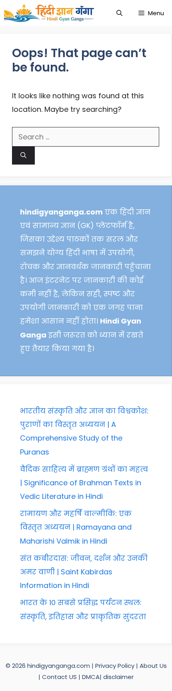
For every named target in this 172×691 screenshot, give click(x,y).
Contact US (59, 677)
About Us (153, 665)
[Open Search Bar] (119, 13)
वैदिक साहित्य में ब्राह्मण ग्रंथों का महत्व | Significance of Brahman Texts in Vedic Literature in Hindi (84, 482)
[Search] (23, 156)
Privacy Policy (115, 665)
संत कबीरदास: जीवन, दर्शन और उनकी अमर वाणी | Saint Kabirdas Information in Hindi (84, 571)
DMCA (91, 677)
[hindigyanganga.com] (49, 13)
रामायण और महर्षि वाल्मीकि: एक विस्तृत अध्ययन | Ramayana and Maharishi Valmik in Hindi (76, 527)
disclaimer (118, 677)
